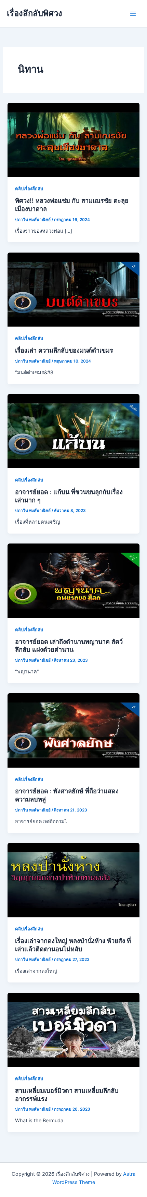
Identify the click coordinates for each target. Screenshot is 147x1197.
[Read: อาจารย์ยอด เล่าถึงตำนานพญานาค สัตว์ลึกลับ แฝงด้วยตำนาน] (73, 580)
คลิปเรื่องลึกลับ (29, 188)
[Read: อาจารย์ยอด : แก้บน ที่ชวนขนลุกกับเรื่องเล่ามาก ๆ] (73, 431)
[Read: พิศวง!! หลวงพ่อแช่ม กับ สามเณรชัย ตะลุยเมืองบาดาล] (73, 139)
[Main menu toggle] (133, 14)
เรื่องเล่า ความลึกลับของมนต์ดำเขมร (64, 350)
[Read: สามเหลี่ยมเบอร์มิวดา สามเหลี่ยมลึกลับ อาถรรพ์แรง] (73, 1029)
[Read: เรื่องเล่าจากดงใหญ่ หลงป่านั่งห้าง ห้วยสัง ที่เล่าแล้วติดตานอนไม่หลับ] (73, 880)
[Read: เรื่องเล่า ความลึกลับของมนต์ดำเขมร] (73, 289)
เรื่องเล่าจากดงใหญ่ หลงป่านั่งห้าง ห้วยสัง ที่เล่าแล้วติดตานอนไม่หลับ (73, 945)
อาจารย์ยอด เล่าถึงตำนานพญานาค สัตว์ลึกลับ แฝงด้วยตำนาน (69, 646)
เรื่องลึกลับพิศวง (34, 13)
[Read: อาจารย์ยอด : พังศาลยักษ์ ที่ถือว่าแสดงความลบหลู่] (73, 730)
